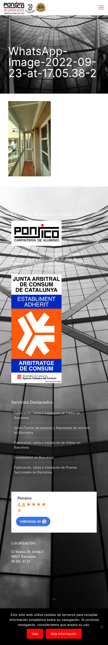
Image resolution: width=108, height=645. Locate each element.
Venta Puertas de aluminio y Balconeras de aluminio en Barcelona (52, 430)
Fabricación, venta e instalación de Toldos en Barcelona (47, 415)
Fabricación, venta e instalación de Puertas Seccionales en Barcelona (45, 470)
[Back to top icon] (54, 599)
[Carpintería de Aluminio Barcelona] (19, 7)
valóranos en (30, 521)
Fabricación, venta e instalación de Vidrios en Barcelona (47, 445)
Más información (64, 634)
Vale (35, 634)
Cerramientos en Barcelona (33, 457)
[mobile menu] (101, 7)
